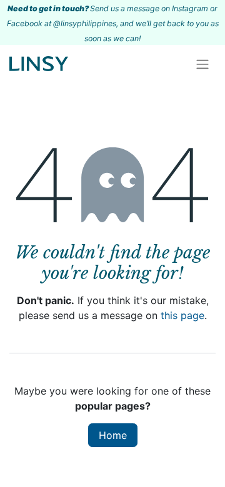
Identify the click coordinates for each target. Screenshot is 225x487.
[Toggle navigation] (202, 63)
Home (113, 435)
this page (182, 315)
